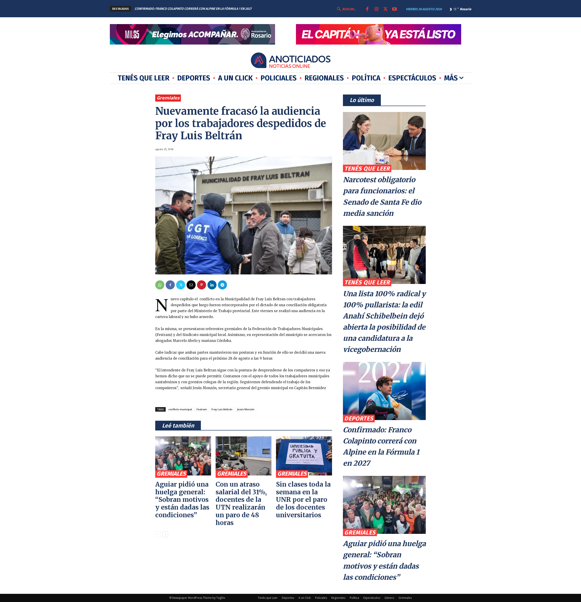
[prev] (271, 9)
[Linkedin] (212, 284)
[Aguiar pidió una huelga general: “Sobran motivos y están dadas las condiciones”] (183, 455)
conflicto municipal (180, 409)
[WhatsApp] (159, 284)
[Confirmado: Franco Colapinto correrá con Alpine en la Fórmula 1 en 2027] (384, 391)
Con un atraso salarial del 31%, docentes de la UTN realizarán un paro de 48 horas (241, 503)
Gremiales (168, 98)
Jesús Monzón (245, 409)
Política (354, 598)
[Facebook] (367, 9)
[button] (346, 9)
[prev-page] (158, 534)
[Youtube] (394, 9)
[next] (278, 9)
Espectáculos (371, 598)
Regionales (338, 598)
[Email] (191, 284)
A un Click (304, 598)
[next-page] (165, 534)
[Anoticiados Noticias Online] (290, 61)
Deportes (358, 418)
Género (389, 598)
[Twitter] (385, 9)
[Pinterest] (201, 284)
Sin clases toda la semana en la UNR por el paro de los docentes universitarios (303, 499)
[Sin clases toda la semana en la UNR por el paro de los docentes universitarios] (304, 455)
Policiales (321, 598)
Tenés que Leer (367, 168)
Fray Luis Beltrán (222, 409)
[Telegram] (222, 284)
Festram (202, 409)
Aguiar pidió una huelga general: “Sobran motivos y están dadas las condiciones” (182, 499)
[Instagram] (376, 9)
